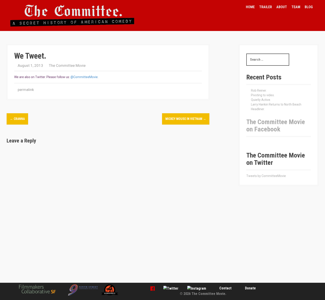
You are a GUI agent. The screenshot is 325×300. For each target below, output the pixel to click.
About (281, 7)
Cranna (17, 119)
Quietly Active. (261, 100)
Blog (309, 7)
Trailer (265, 7)
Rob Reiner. (259, 90)
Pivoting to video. (263, 95)
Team (295, 7)
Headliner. (258, 109)
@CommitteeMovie (84, 77)
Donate (250, 288)
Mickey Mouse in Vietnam (185, 119)
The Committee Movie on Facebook (275, 125)
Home (250, 7)
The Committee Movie (67, 65)
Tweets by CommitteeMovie (266, 176)
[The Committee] (72, 15)
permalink (25, 89)
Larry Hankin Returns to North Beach (276, 104)
